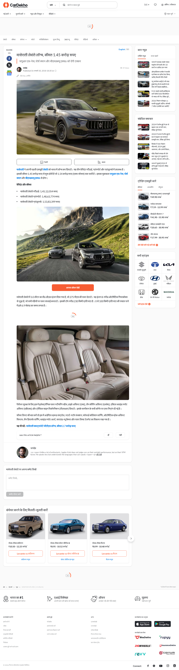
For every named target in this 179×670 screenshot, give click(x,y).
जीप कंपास (154, 234)
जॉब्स (4, 626)
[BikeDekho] (143, 637)
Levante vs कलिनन (25, 553)
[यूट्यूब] (160, 666)
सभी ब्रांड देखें (142, 304)
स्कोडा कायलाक (155, 204)
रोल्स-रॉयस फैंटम (98, 543)
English (122, 49)
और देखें (99, 454)
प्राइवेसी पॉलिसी (8, 634)
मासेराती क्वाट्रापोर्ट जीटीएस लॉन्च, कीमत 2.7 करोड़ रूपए (51, 425)
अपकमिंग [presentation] (150, 187)
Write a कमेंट (25, 76)
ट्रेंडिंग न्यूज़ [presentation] (142, 56)
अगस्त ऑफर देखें (72, 287)
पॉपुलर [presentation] (160, 187)
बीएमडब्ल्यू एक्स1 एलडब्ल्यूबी (160, 193)
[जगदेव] (19, 69)
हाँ (108, 435)
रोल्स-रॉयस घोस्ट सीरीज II (60, 543)
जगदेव (25, 68)
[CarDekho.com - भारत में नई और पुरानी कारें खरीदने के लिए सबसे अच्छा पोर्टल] (15, 5)
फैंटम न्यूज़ (109, 559)
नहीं (120, 435)
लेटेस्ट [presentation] (140, 187)
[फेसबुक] (148, 666)
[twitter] (154, 666)
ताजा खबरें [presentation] (154, 56)
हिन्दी (145, 4)
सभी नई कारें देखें (149, 245)
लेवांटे (5, 39)
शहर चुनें (170, 14)
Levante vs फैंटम (109, 553)
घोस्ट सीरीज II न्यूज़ (67, 559)
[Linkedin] (174, 666)
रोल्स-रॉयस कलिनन (16, 543)
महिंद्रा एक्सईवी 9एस (157, 224)
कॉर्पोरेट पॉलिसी (7, 638)
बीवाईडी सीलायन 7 (156, 214)
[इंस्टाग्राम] (168, 666)
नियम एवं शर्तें (7, 630)
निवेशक (5, 642)
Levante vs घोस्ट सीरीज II (67, 553)
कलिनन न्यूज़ (25, 559)
